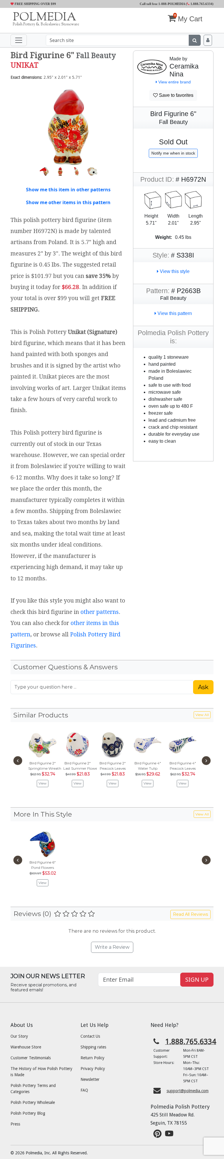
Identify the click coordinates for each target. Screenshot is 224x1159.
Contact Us (90, 1036)
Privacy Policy (92, 1068)
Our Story (19, 1036)
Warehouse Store (25, 1047)
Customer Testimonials (30, 1057)
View (42, 783)
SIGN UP (197, 979)
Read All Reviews (190, 914)
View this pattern (174, 313)
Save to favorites (175, 95)
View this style (174, 271)
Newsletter (89, 1079)
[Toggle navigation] (18, 40)
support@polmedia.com (188, 1090)
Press (15, 1124)
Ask (203, 687)
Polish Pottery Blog (27, 1113)
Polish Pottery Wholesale (32, 1102)
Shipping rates (93, 1047)
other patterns (99, 612)
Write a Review (112, 947)
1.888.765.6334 (201, 4)
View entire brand (174, 82)
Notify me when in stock (173, 153)
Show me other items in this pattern (68, 202)
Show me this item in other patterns (68, 189)
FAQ (84, 1090)
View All (202, 714)
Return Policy (92, 1057)
